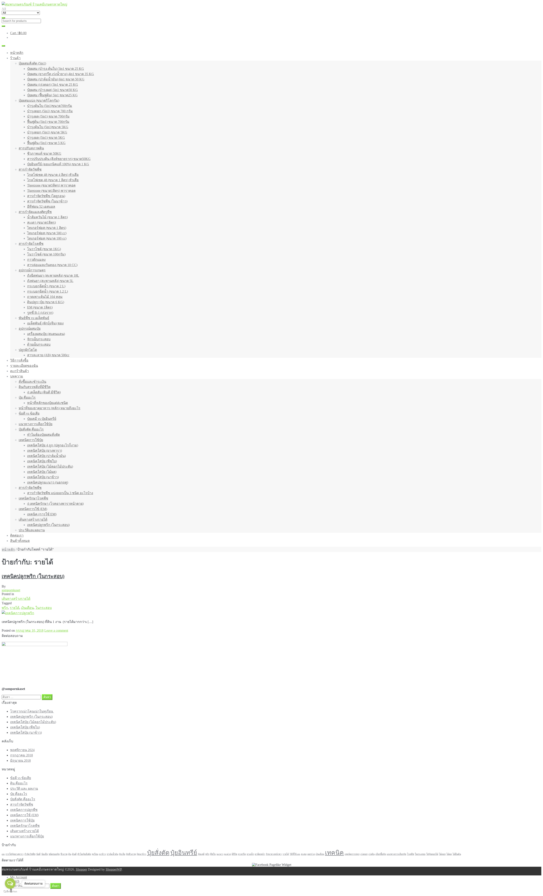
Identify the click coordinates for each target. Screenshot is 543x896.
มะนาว (220, 854)
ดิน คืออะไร (19, 783)
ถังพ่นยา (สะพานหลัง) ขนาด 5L (50, 281)
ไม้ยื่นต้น (457, 854)
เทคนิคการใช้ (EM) (33, 509)
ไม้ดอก (442, 854)
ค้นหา (55, 886)
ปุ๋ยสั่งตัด (158, 852)
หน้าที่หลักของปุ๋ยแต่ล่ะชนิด (47, 403)
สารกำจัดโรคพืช (31, 243)
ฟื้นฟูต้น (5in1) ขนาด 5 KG (46, 143)
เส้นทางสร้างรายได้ (33, 519)
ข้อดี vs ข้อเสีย (29, 413)
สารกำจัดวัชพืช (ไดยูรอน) (46, 196)
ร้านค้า (15, 58)
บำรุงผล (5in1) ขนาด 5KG (46, 137)
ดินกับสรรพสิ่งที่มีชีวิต (34, 387)
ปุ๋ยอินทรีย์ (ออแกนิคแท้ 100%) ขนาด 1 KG (58, 164)
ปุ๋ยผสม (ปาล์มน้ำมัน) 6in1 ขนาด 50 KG (55, 79)
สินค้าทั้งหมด (20, 541)
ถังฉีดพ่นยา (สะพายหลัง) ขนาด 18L (53, 275)
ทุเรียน (95, 854)
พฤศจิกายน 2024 (22, 750)
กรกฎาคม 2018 (21, 755)
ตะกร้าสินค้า (19, 371)
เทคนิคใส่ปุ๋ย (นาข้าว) (43, 477)
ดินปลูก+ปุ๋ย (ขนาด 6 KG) (45, 302)
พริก (5, 608)
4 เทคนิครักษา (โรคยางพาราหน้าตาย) (55, 503)
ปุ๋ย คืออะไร (27, 397)
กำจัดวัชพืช (29, 854)
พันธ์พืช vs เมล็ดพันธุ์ (34, 318)
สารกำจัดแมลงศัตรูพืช (35, 212)
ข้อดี (38, 854)
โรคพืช (410, 854)
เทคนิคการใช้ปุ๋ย (31, 440)
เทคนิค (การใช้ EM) (41, 514)
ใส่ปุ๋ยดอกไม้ (432, 854)
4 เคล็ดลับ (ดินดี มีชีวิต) (44, 392)
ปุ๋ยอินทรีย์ (183, 852)
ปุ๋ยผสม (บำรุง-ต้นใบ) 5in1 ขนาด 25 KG (55, 68)
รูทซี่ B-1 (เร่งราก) (40, 312)
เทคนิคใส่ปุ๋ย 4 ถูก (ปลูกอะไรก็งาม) (52, 445)
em (3, 854)
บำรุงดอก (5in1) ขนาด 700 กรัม (50, 111)
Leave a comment (56, 630)
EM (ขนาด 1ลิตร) (40, 307)
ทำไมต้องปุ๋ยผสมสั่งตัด (43, 434)
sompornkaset (11, 590)
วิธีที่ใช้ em (295, 854)
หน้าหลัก (16, 53)
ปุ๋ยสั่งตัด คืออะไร (31, 429)
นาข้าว (102, 854)
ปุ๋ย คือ (122, 854)
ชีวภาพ (63, 854)
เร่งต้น (371, 854)
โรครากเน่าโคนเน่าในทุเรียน (32, 711)
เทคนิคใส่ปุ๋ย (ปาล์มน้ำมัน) (46, 456)
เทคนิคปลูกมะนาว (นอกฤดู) (47, 482)
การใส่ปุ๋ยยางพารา (15, 854)
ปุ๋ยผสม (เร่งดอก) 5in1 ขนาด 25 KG (52, 84)
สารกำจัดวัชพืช (30, 169)
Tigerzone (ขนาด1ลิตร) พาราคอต (51, 190)
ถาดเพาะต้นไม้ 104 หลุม (45, 297)
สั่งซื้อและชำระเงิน (32, 381)
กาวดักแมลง (36, 259)
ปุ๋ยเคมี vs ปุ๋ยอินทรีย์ (41, 419)
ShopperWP (114, 869)
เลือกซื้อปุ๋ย (380, 854)
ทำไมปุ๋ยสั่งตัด (84, 854)
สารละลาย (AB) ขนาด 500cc (48, 355)
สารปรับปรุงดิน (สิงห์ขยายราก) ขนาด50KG (59, 159)
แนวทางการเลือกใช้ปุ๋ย (35, 424)
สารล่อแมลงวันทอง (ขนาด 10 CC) (52, 265)
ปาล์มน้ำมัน (112, 854)
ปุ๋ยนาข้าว (141, 854)
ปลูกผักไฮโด (28, 350)
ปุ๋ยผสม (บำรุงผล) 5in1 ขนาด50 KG (52, 90)
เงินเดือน (27, 608)
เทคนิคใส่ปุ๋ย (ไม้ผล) (41, 472)
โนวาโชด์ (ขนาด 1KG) (44, 249)
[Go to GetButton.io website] (10, 891)
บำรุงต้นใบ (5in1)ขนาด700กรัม (49, 106)
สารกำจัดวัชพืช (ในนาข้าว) (47, 201)
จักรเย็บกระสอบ (38, 339)
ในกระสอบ (43, 608)
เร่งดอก (364, 854)
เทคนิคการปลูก (352, 854)
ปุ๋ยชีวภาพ (131, 854)
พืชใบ (213, 854)
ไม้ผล (449, 854)
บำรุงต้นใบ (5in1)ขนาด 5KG (47, 127)
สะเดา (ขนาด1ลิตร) (41, 222)
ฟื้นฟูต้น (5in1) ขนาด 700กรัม (48, 121)
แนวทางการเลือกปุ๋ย (396, 854)
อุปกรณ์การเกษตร (32, 270)
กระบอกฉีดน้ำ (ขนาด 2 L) (46, 286)
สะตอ (303, 854)
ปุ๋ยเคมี (201, 854)
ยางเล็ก (250, 854)
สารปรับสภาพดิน (31, 148)
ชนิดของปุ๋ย (54, 854)
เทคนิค (334, 852)
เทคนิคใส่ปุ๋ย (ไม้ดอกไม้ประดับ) (50, 466)
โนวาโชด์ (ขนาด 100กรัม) (46, 254)
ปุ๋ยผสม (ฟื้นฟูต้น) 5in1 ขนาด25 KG (52, 95)
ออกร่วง (311, 854)
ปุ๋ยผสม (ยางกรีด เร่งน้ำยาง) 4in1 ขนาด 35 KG (60, 74)
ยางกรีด (242, 854)
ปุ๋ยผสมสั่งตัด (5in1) (32, 63)
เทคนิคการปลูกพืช (24, 810)
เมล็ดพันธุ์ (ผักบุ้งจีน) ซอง (45, 323)
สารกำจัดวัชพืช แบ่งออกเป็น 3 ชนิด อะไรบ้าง (60, 493)
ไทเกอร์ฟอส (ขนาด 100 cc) (46, 238)
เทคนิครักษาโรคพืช (33, 498)
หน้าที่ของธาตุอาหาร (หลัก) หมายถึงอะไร (49, 408)
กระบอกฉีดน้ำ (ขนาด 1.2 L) (47, 291)
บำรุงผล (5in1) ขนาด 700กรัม (48, 116)
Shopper (81, 869)
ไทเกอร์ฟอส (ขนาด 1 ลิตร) (46, 228)
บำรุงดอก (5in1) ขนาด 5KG (47, 132)
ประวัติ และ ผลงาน (24, 788)
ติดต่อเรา (17, 535)
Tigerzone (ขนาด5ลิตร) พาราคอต (51, 185)
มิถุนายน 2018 (20, 760)
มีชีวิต (234, 854)
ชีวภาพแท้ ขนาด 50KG (44, 153)
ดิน (69, 854)
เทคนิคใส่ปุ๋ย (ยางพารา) (44, 450)
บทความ (16, 376)
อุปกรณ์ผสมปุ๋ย (30, 328)
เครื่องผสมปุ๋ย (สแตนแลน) (46, 334)
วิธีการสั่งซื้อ (19, 360)
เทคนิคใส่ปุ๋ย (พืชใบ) (42, 461)
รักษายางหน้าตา (274, 854)
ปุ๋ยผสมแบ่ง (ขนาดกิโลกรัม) (39, 100)
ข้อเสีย (44, 854)
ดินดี (74, 854)
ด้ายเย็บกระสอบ (38, 344)
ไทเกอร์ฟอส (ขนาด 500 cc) (46, 233)
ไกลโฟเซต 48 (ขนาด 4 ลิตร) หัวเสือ (53, 175)
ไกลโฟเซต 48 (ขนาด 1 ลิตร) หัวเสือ (53, 180)
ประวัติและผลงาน (32, 530)
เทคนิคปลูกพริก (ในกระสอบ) (48, 525)
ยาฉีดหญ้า (260, 854)
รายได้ (14, 608)
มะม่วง (227, 854)
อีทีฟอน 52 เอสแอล (41, 206)
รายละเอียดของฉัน (24, 365)
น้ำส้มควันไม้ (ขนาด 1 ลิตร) (47, 217)
